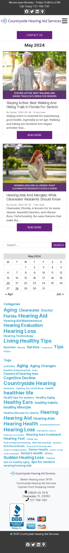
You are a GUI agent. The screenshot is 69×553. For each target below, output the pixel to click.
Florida (10, 316)
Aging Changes (43, 366)
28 (17, 288)
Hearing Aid (32, 316)
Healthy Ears (18, 402)
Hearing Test (14, 438)
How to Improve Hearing (17, 442)
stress (49, 453)
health (49, 388)
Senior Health (38, 449)
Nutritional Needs (14, 446)
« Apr (9, 294)
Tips (59, 346)
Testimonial (46, 348)
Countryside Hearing (30, 383)
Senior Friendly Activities (15, 450)
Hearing (49, 412)
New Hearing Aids (41, 442)
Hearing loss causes (46, 431)
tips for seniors (43, 462)
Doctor (47, 310)
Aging (10, 310)
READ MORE (34, 135)
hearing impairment (49, 424)
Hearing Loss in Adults (14, 435)
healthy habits (46, 403)
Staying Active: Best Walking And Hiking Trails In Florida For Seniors (32, 105)
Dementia (9, 388)
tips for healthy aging (17, 462)
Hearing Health (21, 423)
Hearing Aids (44, 418)
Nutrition (10, 347)
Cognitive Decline (20, 377)
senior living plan (11, 454)
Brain (34, 370)
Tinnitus (50, 458)
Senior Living (56, 450)
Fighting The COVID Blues (30, 388)
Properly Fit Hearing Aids (39, 446)
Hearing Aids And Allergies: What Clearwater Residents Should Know (33, 197)
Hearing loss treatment (43, 434)
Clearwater (29, 310)
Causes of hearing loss (21, 373)
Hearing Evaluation (23, 325)
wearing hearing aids (17, 465)
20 (8, 283)
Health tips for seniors (19, 397)
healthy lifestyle (17, 407)
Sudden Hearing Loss (24, 457)
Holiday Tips (32, 439)
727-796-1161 (41, 6)
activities (9, 366)
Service (33, 347)
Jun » (60, 294)
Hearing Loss (20, 331)
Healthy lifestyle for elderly (21, 413)
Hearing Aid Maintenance (23, 321)
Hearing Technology (19, 336)
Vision (7, 351)
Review (21, 347)
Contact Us (34, 35)
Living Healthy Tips (27, 341)
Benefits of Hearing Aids (17, 370)
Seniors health (32, 453)
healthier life (18, 393)
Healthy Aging (45, 397)
